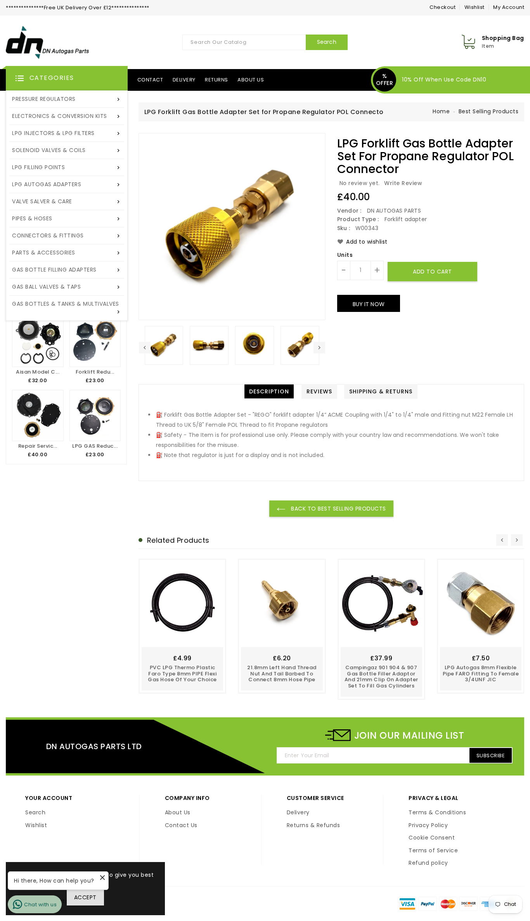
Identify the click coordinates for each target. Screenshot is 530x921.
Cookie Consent (432, 837)
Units (345, 255)
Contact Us (181, 825)
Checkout (443, 7)
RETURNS (216, 79)
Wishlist (474, 7)
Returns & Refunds (313, 825)
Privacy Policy (428, 825)
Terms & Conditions (437, 812)
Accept (85, 897)
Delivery (298, 812)
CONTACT (150, 79)
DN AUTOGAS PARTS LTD (94, 746)
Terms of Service (433, 850)
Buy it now (369, 304)
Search (35, 812)
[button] (67, 78)
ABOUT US (250, 79)
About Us (178, 812)
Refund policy (428, 863)
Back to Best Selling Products (337, 508)
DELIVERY (184, 79)
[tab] (269, 391)
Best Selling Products (489, 111)
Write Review (403, 183)
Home (441, 111)
